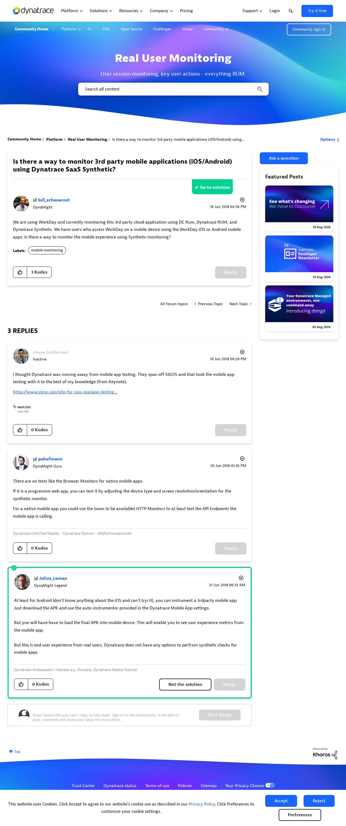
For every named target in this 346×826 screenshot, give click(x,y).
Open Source (131, 29)
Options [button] (327, 139)
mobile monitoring (47, 250)
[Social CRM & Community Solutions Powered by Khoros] (325, 753)
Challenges (162, 29)
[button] (281, 801)
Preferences (300, 815)
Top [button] (17, 751)
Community (214, 29)
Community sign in (309, 29)
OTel (106, 29)
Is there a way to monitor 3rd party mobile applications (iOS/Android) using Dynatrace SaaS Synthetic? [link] (200, 139)
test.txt (24, 407)
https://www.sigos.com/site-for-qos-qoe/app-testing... (65, 392)
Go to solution (215, 187)
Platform (68, 29)
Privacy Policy (202, 804)
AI (89, 29)
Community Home (31, 29)
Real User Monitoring (87, 139)
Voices (187, 29)
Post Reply (220, 715)
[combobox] (173, 89)
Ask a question (284, 158)
